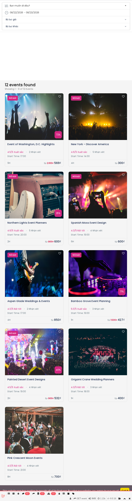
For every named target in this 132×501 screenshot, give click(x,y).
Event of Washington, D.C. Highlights (31, 144)
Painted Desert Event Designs (26, 379)
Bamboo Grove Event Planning (90, 301)
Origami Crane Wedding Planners (92, 379)
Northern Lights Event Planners (27, 223)
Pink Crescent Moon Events (24, 458)
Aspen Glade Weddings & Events (28, 301)
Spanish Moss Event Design (88, 223)
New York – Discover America (90, 144)
